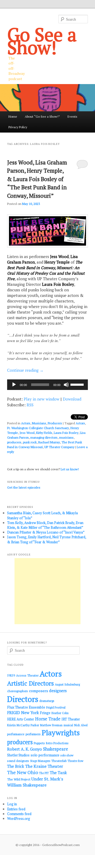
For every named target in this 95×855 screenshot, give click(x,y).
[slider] (77, 384)
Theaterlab (58, 761)
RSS (30, 404)
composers (38, 690)
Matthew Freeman (51, 725)
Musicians (39, 423)
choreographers (17, 691)
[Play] (14, 384)
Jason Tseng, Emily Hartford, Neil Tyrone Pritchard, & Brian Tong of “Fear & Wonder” (46, 539)
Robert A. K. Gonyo (24, 749)
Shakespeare (55, 749)
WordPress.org (18, 818)
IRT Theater (70, 719)
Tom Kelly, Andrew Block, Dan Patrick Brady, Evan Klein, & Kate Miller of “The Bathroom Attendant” (45, 525)
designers (58, 690)
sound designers (18, 761)
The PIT (44, 773)
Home (12, 116)
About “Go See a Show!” (42, 116)
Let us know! (70, 469)
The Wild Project (18, 779)
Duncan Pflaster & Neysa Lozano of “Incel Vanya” (45, 532)
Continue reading (25, 370)
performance (16, 734)
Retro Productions (57, 743)
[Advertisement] (47, 591)
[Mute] (66, 384)
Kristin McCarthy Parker (23, 725)
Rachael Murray (49, 442)
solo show (66, 755)
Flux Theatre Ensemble (26, 707)
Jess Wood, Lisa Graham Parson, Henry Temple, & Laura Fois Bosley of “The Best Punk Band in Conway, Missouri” (37, 179)
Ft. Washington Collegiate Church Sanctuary (38, 428)
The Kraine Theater (44, 766)
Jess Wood (27, 433)
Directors (22, 699)
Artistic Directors (30, 683)
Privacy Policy (17, 127)
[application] (47, 384)
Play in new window (41, 399)
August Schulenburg (67, 684)
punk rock (30, 442)
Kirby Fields (44, 433)
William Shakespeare (26, 785)
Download (72, 399)
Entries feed (16, 809)
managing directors (44, 437)
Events (72, 116)
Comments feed (19, 813)
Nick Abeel (81, 725)
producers (14, 442)
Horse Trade (47, 719)
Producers (55, 423)
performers (33, 734)
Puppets (39, 743)
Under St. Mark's (47, 779)
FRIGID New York (23, 712)
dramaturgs (46, 701)
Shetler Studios (18, 755)
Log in (12, 804)
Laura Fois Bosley (66, 433)
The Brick (15, 766)
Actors (25, 423)
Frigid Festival (55, 707)
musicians (66, 437)
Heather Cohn (60, 713)
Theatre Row (75, 761)
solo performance (45, 755)
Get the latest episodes (23, 487)
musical (68, 725)
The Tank (58, 772)
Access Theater (27, 675)
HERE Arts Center (20, 719)
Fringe (45, 712)
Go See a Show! (42, 40)
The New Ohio (22, 772)
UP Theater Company (59, 447)
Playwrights (61, 732)
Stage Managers (40, 761)
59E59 (11, 675)
